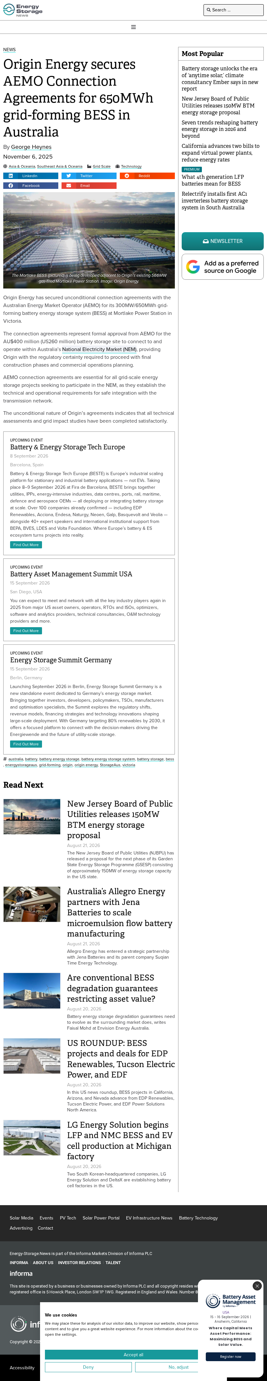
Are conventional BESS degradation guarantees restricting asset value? (112, 988)
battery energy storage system (108, 759)
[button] (30, 176)
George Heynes (31, 147)
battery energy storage (59, 759)
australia (15, 759)
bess (170, 759)
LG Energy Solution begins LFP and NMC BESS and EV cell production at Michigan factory (120, 1141)
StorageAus (110, 765)
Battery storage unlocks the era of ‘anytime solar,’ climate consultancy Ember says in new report (220, 78)
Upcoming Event (26, 440)
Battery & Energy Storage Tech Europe (67, 447)
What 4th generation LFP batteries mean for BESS (213, 180)
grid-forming (50, 765)
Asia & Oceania (22, 166)
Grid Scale (102, 166)
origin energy (86, 765)
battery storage (150, 759)
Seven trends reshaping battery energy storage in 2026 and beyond (220, 129)
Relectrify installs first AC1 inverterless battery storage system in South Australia (215, 200)
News (9, 50)
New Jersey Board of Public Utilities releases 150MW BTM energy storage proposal (120, 820)
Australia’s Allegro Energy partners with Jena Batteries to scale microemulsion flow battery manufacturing (120, 912)
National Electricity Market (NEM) (99, 349)
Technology (131, 166)
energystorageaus (21, 765)
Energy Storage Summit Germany (61, 660)
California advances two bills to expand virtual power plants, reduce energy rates (221, 153)
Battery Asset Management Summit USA (71, 574)
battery (31, 759)
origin (68, 765)
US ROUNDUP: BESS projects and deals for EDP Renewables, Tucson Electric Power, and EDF (121, 1059)
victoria (128, 765)
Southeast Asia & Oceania (59, 166)
